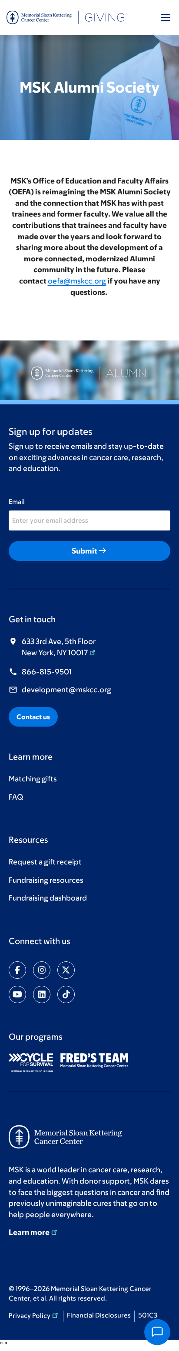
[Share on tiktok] (66, 994)
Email (17, 501)
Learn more (29, 1232)
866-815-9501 (47, 671)
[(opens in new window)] (34, 1062)
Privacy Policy (29, 1315)
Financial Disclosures (99, 1315)
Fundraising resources (46, 880)
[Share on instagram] (41, 970)
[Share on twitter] (66, 970)
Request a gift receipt (45, 861)
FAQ (16, 797)
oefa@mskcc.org (77, 281)
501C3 (147, 1315)
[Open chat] (157, 1332)
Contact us (33, 717)
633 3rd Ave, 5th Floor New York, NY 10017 (59, 647)
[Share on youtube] (17, 994)
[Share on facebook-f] (17, 970)
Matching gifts (33, 778)
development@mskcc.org (66, 689)
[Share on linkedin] (41, 994)
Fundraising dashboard (48, 898)
